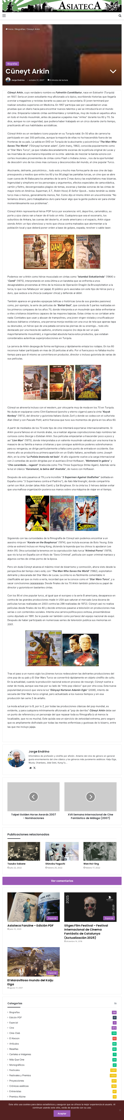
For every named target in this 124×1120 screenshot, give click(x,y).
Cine (11, 1027)
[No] (120, 1110)
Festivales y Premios (20, 1075)
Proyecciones (16, 1080)
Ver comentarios (62, 880)
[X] (34, 768)
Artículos (14, 1043)
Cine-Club (14, 1033)
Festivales (14, 1070)
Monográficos (16, 1065)
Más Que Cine (16, 1059)
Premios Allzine (17, 1096)
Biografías (20, 29)
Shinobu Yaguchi (55, 863)
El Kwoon (14, 1038)
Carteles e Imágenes (20, 1054)
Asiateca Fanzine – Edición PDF (30, 925)
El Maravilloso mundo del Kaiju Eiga (30, 982)
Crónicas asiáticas (19, 1086)
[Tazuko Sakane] (24, 851)
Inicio (10, 29)
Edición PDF (15, 1017)
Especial (13, 1022)
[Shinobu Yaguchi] (61, 851)
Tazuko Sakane (16, 863)
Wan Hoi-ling (91, 863)
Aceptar (62, 1113)
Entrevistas (15, 1091)
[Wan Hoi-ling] (100, 851)
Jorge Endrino (18, 80)
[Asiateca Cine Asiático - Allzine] (62, 6)
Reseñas (13, 1049)
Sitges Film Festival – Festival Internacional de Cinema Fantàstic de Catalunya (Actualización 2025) (86, 931)
